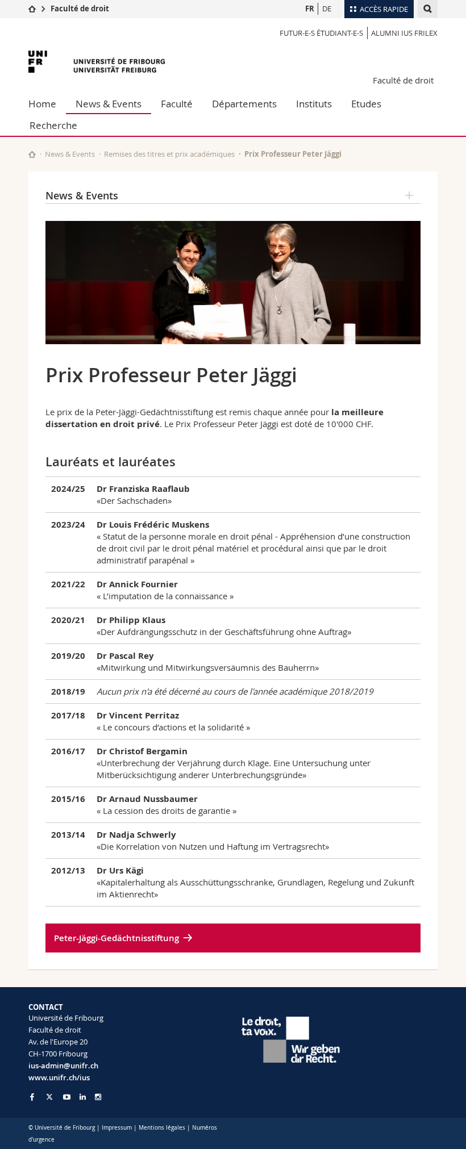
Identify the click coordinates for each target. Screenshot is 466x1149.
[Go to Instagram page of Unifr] (98, 1097)
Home (42, 103)
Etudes (366, 103)
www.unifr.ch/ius (59, 1077)
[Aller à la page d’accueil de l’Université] (96, 62)
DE (326, 8)
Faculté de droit (80, 8)
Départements (244, 103)
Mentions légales (162, 1127)
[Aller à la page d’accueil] (32, 8)
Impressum (117, 1127)
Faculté (177, 103)
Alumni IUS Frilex (404, 33)
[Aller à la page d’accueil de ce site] (32, 154)
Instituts (314, 103)
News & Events (109, 103)
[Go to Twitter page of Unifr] (49, 1097)
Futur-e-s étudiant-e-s (321, 33)
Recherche (53, 125)
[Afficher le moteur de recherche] (428, 9)
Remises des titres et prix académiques (169, 154)
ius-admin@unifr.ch (63, 1065)
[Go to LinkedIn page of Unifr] (83, 1097)
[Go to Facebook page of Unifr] (32, 1097)
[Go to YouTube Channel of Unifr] (66, 1097)
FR (309, 8)
